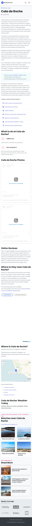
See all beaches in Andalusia (8, 424)
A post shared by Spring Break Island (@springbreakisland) (16, 200)
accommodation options (16, 75)
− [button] (3, 364)
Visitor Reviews (9, 110)
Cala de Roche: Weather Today (14, 122)
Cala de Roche (7, 294)
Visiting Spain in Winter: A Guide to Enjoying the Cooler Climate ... (20, 480)
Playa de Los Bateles (22, 454)
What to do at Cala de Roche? (13, 103)
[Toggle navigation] (29, 3)
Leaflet (13, 381)
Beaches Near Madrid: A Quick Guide (19, 470)
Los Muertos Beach (24, 439)
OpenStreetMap (19, 381)
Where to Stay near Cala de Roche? (15, 114)
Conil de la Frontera (20, 294)
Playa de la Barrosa (8, 439)
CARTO (29, 381)
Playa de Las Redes (8, 453)
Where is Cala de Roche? (11, 118)
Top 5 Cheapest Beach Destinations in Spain (19, 491)
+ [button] (3, 361)
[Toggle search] (25, 2)
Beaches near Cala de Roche (13, 125)
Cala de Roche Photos (11, 107)
